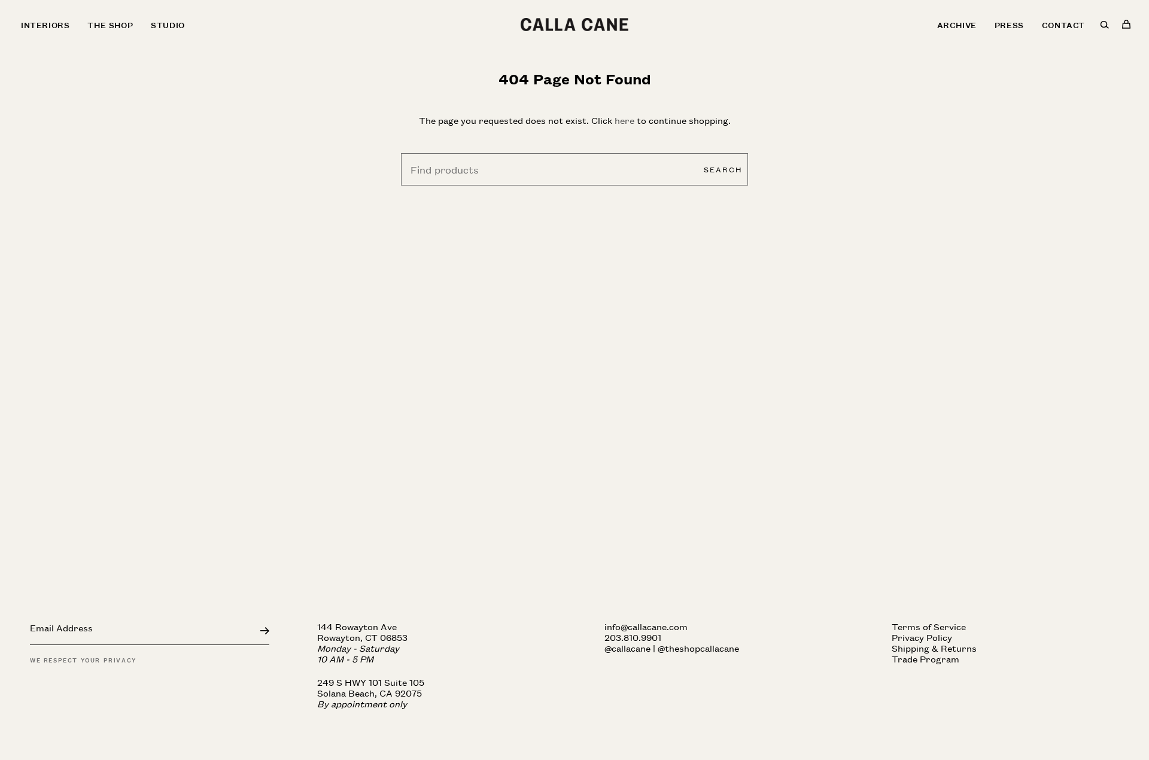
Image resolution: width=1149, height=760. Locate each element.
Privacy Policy (922, 637)
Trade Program (925, 658)
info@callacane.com (646, 626)
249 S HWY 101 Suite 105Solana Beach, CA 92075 (370, 693)
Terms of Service (929, 626)
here (624, 120)
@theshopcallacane (698, 648)
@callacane (627, 648)
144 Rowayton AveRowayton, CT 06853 (362, 642)
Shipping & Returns (934, 648)
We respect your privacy (83, 659)
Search (723, 169)
